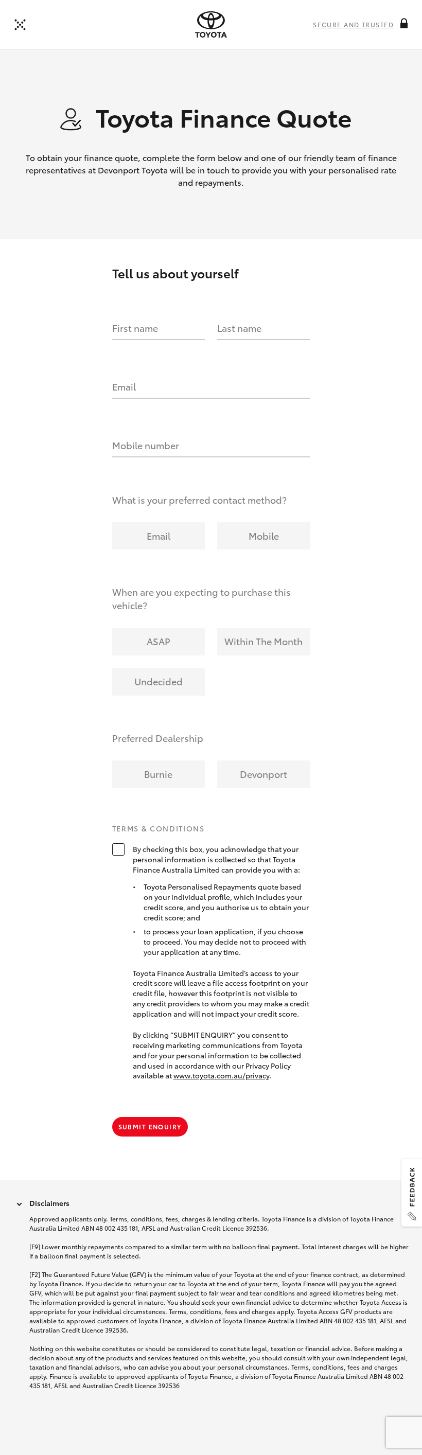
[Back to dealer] (20, 24)
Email (124, 386)
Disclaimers (49, 1203)
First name (135, 327)
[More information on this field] (404, 23)
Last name (239, 327)
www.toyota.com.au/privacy (221, 1075)
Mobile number (145, 445)
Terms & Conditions (158, 828)
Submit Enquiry (150, 1126)
